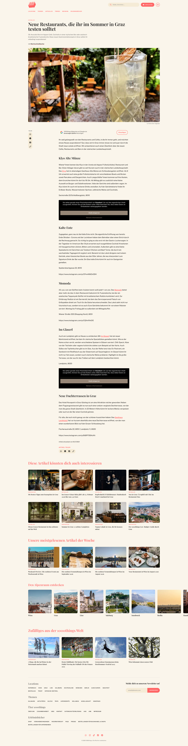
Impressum (97, 711)
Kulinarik (31, 701)
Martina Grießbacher (37, 44)
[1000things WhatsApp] (86, 735)
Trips (56, 701)
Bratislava (32, 691)
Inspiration (32, 492)
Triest (40, 691)
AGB (85, 711)
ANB (90, 711)
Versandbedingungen (41, 721)
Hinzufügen (122, 132)
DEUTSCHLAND (68, 688)
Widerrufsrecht (57, 721)
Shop (30, 721)
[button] (30, 147)
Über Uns (31, 711)
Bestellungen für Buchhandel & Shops (92, 721)
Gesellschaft (86, 701)
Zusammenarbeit (43, 711)
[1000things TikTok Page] (94, 735)
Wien (40, 688)
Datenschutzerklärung (73, 711)
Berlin (87, 688)
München (79, 688)
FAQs (67, 721)
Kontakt (59, 711)
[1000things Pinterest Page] (102, 735)
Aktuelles (31, 20)
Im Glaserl (105, 336)
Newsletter (148, 4)
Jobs (52, 711)
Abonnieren (153, 690)
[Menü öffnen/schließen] (158, 5)
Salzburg (58, 688)
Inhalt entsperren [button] (94, 213)
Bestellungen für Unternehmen (39, 724)
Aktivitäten (41, 701)
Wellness (75, 701)
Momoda (118, 290)
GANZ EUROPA (95, 688)
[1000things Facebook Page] (98, 735)
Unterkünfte (65, 701)
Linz (51, 688)
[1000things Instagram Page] (90, 735)
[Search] (110, 5)
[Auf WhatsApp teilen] (30, 134)
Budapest (106, 688)
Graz (45, 688)
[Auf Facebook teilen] (30, 142)
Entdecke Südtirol (51, 691)
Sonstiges (96, 701)
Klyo (64, 171)
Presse (73, 721)
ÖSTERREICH (32, 688)
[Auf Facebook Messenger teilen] (30, 138)
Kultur (50, 701)
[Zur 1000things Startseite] (32, 5)
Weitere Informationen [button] (94, 218)
